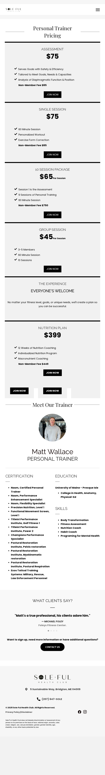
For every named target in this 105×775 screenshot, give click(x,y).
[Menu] (98, 10)
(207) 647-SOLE (52, 699)
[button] (52, 94)
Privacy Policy (12, 712)
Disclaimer (26, 712)
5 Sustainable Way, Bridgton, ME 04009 (55, 689)
